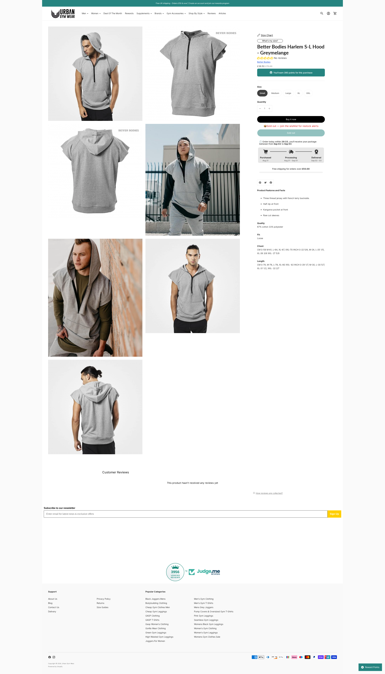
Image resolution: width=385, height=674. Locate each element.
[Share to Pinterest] (260, 183)
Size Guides (102, 607)
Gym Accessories (175, 13)
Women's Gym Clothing (205, 628)
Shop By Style (195, 13)
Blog (50, 603)
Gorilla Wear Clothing (155, 628)
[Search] (322, 13)
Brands (158, 13)
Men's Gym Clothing (204, 599)
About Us (52, 599)
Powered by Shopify (55, 666)
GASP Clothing (152, 615)
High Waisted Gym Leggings (159, 636)
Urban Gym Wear (68, 663)
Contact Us (53, 607)
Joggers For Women (155, 641)
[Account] (328, 13)
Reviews (212, 13)
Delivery (52, 611)
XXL (308, 93)
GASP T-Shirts (152, 620)
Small (262, 93)
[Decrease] (260, 108)
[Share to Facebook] (271, 183)
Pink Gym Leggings (203, 615)
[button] (265, 57)
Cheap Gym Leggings (156, 611)
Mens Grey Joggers (203, 607)
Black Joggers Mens (155, 599)
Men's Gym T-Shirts (203, 603)
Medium (275, 93)
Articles (222, 13)
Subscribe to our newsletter (59, 508)
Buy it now (291, 119)
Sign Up (334, 514)
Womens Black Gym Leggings (208, 624)
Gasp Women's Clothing (157, 624)
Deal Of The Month (112, 13)
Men (84, 13)
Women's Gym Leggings (206, 632)
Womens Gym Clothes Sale (207, 636)
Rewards (129, 13)
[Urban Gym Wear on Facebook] (49, 657)
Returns (100, 603)
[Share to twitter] (265, 183)
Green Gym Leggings (155, 632)
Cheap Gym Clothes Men (157, 607)
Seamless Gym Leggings (206, 620)
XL (298, 93)
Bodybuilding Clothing (156, 603)
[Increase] (269, 108)
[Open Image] (95, 73)
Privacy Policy (104, 599)
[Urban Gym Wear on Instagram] (53, 657)
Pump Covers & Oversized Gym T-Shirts (213, 611)
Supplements (143, 13)
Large (288, 93)
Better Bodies (263, 62)
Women (94, 13)
